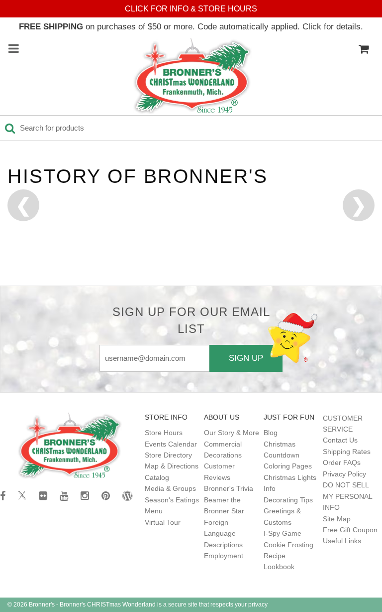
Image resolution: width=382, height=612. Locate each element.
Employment (223, 556)
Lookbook (279, 567)
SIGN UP (246, 358)
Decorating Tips (288, 500)
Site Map (337, 519)
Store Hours (164, 433)
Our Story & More (231, 433)
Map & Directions (171, 466)
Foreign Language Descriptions (223, 533)
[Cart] (364, 49)
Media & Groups (170, 488)
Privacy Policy (344, 474)
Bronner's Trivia (228, 488)
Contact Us (340, 440)
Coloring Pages (288, 466)
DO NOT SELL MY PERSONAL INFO (347, 496)
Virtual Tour (163, 522)
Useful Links (342, 541)
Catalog (157, 477)
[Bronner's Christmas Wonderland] (192, 76)
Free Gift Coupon (350, 530)
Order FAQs (342, 462)
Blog (271, 433)
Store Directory (168, 455)
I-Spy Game (282, 533)
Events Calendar (171, 444)
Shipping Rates (347, 452)
